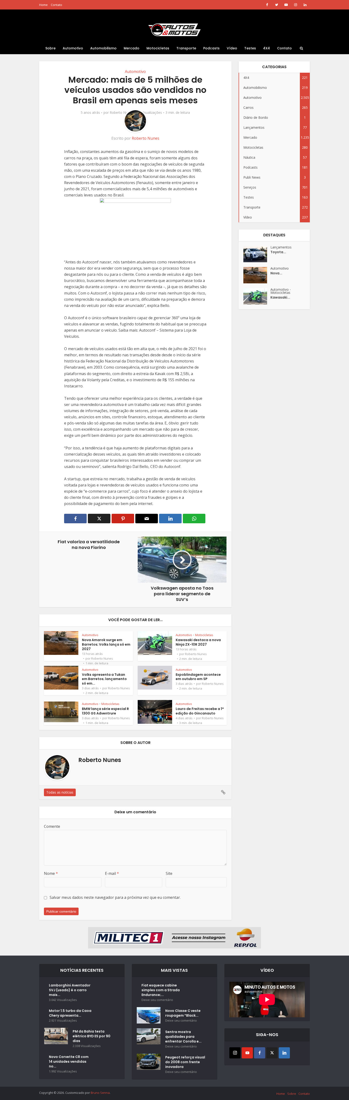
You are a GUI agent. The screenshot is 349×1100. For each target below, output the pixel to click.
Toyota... (278, 252)
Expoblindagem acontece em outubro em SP (198, 676)
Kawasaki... (280, 297)
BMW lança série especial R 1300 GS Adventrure (105, 711)
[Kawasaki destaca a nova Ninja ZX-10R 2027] (256, 296)
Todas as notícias (59, 792)
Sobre (50, 48)
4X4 (266, 48)
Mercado (131, 48)
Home (43, 5)
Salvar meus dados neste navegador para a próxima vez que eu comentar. (115, 897)
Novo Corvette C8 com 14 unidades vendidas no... (69, 1061)
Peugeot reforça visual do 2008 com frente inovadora (185, 1062)
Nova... (276, 273)
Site (169, 873)
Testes (250, 48)
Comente (52, 826)
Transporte (186, 48)
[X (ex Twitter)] (272, 1052)
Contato (56, 5)
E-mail (112, 873)
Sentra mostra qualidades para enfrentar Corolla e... (183, 1036)
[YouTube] (247, 1052)
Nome (51, 873)
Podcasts (211, 48)
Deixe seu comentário (157, 1000)
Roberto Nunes (121, 112)
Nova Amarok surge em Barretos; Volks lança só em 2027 (106, 644)
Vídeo (232, 48)
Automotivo (73, 48)
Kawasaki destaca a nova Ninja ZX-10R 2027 (198, 642)
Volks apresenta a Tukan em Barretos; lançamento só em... (104, 679)
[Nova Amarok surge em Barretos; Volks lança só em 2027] (256, 275)
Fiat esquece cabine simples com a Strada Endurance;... (160, 990)
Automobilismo (103, 48)
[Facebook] (259, 1052)
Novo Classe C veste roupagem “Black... (183, 1013)
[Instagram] (235, 1052)
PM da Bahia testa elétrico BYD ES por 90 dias (91, 1036)
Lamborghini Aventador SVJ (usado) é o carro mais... (69, 990)
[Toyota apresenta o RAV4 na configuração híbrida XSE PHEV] (256, 254)
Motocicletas (157, 48)
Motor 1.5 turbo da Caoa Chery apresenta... (70, 1013)
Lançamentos (281, 247)
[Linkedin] (284, 1052)
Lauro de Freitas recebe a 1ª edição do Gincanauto (200, 711)
